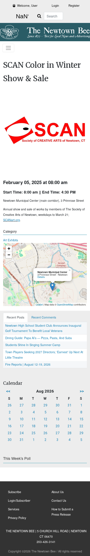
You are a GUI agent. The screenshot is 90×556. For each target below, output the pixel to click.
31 (69, 405)
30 (57, 405)
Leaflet (39, 304)
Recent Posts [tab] (15, 317)
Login (55, 5)
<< (8, 391)
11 (33, 419)
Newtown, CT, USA (21, 16)
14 (69, 419)
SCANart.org (11, 220)
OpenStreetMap (65, 304)
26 (10, 405)
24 (21, 433)
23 (10, 433)
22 (81, 426)
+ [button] (9, 248)
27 (21, 405)
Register (74, 5)
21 (69, 426)
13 (57, 419)
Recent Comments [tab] (43, 317)
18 (33, 426)
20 (57, 426)
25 (33, 433)
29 (45, 405)
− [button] (9, 254)
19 (45, 426)
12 (45, 419)
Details (41, 277)
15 (81, 419)
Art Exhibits (10, 240)
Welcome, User (27, 5)
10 (21, 419)
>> (82, 391)
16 (10, 426)
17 (21, 426)
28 (33, 405)
